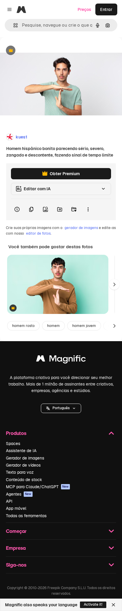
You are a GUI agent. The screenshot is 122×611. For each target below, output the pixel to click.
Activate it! (93, 604)
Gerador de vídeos (23, 465)
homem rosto (23, 325)
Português (61, 408)
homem (53, 325)
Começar (16, 531)
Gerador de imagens (25, 458)
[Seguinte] (114, 284)
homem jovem (84, 325)
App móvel (16, 508)
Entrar (106, 9)
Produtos (16, 433)
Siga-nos (16, 565)
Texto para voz (20, 472)
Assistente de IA (21, 450)
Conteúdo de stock (24, 479)
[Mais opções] (88, 209)
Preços (84, 9)
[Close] (113, 604)
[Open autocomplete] (13, 25)
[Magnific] (61, 360)
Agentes (18, 494)
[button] (61, 408)
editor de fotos (38, 233)
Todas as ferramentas (26, 515)
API (9, 501)
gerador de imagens (81, 227)
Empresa (16, 548)
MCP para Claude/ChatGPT (37, 486)
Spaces (13, 443)
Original (38, 51)
